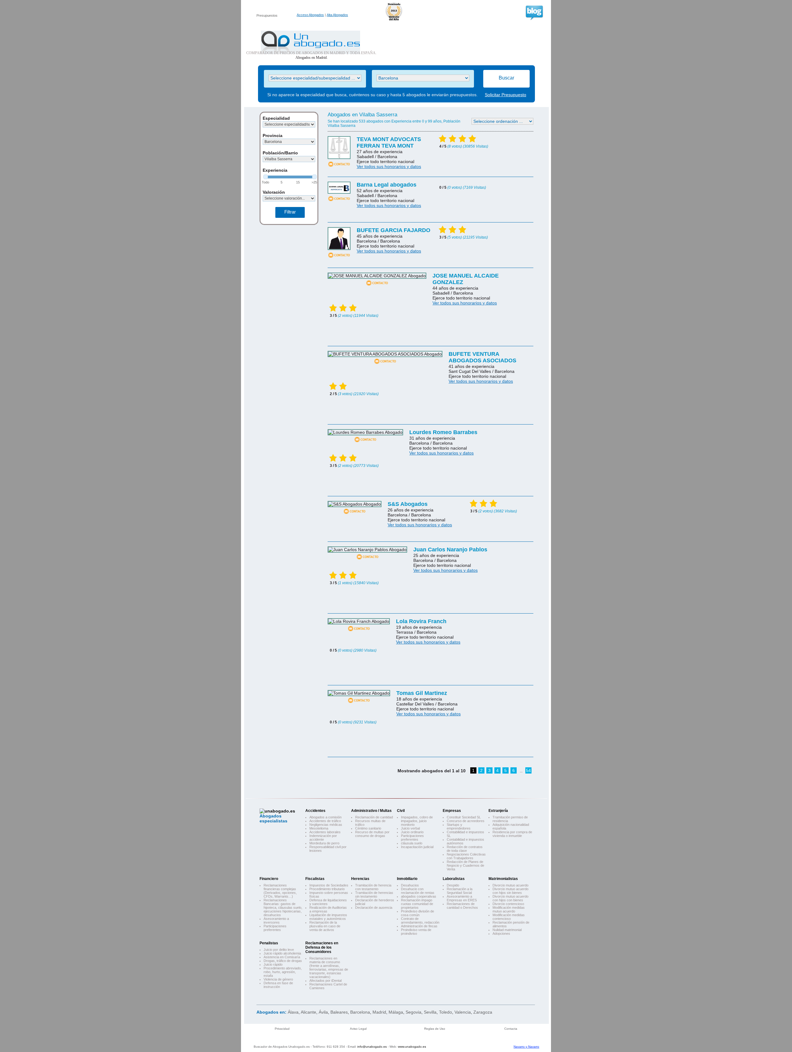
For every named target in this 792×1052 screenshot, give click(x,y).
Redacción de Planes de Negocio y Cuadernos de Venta (465, 865)
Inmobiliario (407, 879)
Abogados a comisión (325, 817)
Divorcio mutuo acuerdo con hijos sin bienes (510, 891)
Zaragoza (482, 1012)
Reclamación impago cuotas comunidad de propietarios (417, 903)
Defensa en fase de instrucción (278, 985)
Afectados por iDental (325, 980)
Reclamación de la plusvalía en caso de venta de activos (324, 926)
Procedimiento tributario (327, 889)
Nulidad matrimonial (507, 930)
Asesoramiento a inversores (276, 920)
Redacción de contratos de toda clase (465, 848)
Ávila (323, 1012)
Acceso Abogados (310, 15)
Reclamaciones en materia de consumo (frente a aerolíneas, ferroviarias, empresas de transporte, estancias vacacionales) (328, 967)
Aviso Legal (358, 1028)
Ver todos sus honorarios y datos (389, 166)
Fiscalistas (315, 879)
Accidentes (315, 810)
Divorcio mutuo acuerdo (510, 885)
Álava (293, 1012)
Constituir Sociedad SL (464, 817)
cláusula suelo (411, 843)
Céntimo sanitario (368, 828)
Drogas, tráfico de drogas (283, 961)
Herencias (360, 879)
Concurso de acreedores (465, 821)
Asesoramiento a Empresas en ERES (462, 898)
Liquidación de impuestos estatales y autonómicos (328, 916)
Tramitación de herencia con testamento (373, 887)
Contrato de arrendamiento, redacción (420, 920)
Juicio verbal (410, 828)
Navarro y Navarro (526, 1046)
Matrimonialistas (503, 879)
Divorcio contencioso (508, 904)
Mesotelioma (318, 828)
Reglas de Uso (434, 1028)
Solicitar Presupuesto (505, 94)
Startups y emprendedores (459, 826)
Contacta (510, 1028)
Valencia (462, 1012)
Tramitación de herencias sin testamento (374, 894)
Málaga (396, 1012)
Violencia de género (278, 979)
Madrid (379, 1012)
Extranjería (498, 810)
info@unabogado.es (372, 1046)
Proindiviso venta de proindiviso (416, 931)
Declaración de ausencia (373, 907)
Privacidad (282, 1028)
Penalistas (269, 943)
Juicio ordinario (412, 832)
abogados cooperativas (418, 896)
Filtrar (290, 211)
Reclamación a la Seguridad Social (459, 891)
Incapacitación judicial (417, 847)
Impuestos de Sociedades (328, 885)
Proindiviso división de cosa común (417, 913)
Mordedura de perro (324, 843)
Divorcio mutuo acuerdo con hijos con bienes (510, 898)
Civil (401, 810)
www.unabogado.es (412, 1046)
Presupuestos (267, 15)
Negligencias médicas (325, 824)
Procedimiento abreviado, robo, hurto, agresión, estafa (283, 971)
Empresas (452, 810)
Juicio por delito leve (279, 949)
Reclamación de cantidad (374, 817)
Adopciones (501, 933)
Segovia (413, 1012)
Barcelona (360, 1012)
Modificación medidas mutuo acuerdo (509, 909)
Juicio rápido (273, 964)
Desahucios (410, 885)
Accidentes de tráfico (325, 821)
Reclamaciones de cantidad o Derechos (462, 905)
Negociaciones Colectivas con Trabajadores (466, 856)
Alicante (308, 1012)
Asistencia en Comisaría (282, 957)
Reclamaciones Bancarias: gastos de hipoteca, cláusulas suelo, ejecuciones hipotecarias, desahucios (283, 907)
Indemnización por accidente (323, 837)
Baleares (339, 1012)
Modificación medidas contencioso (509, 916)
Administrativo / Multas (371, 810)
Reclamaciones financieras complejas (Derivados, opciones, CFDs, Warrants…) (280, 890)
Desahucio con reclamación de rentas (417, 891)
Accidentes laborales (325, 832)
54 (528, 770)
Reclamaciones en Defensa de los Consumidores (321, 947)
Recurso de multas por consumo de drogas (372, 834)
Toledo (445, 1012)
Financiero (269, 879)
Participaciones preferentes (412, 837)
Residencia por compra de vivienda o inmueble (512, 834)
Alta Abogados (337, 15)
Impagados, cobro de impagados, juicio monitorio (417, 820)
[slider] (265, 177)
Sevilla (430, 1012)
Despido (453, 885)
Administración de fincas (419, 926)
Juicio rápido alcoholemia (282, 953)
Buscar (506, 77)
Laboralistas (454, 879)
